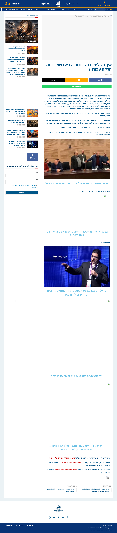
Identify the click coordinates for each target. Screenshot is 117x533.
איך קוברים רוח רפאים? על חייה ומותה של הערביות (76, 376)
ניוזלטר (23, 9)
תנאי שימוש (19, 526)
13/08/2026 (21, 148)
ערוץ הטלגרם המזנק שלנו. (71, 462)
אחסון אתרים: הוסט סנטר (106, 530)
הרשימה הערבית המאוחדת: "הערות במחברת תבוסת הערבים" (76, 183)
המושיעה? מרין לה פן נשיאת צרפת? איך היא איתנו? (16, 121)
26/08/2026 (21, 53)
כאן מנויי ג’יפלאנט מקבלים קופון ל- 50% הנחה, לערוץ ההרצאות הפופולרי (17, 143)
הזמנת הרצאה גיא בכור (12, 9)
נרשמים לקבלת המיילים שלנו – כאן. (62, 458)
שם (37, 172)
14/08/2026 (21, 137)
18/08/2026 (21, 116)
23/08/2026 (21, 64)
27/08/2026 (32, 41)
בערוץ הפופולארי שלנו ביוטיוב (66, 470)
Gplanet (110, 528)
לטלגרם (36, 9)
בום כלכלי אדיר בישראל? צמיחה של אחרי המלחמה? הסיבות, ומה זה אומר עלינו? (15, 111)
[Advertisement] (21, 93)
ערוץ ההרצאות (104, 4)
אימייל (36, 179)
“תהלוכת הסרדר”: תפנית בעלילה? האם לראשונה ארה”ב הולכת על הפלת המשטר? (16, 59)
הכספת (29, 9)
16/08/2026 (21, 125)
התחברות (16, 3)
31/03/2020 (108, 74)
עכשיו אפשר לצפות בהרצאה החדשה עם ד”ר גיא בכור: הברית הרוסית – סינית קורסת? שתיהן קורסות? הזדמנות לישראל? (15, 71)
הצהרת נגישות (31, 526)
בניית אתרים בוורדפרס (95, 530)
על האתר (9, 526)
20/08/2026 (21, 77)
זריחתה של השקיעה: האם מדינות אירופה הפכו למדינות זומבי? (16, 49)
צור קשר (90, 9)
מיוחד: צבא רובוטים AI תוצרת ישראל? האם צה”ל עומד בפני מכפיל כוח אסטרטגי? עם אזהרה (15, 132)
